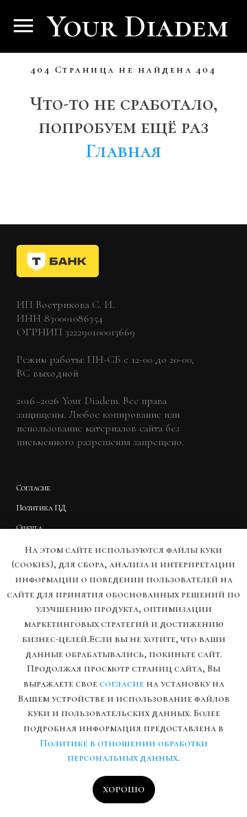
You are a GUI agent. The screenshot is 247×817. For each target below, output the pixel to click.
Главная (123, 151)
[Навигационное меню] (23, 26)
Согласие (33, 488)
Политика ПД (41, 507)
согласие (121, 683)
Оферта (29, 527)
